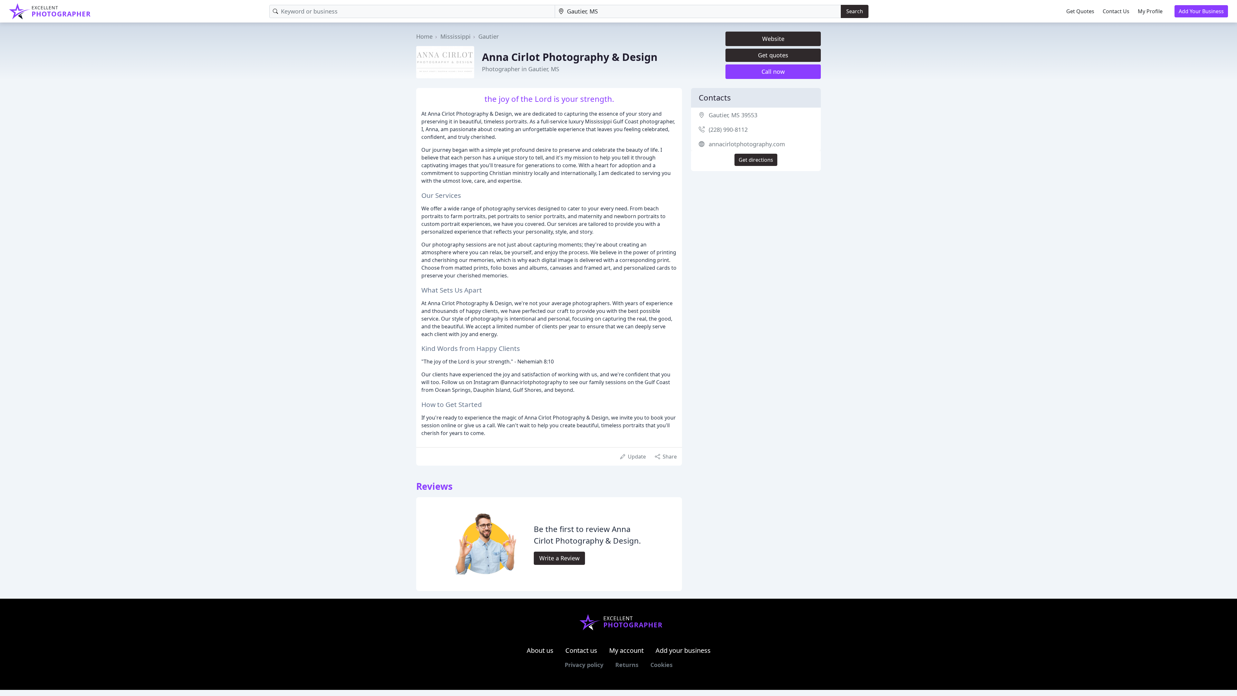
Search (854, 11)
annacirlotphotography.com (747, 144)
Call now (773, 71)
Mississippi (455, 36)
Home (424, 36)
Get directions (756, 159)
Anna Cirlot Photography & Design (569, 57)
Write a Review (559, 558)
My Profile (1150, 11)
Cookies (661, 665)
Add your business (683, 650)
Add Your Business (1201, 11)
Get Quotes (1080, 11)
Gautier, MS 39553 (733, 115)
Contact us (581, 650)
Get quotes (773, 55)
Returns (626, 665)
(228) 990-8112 (728, 129)
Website (773, 39)
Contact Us (1116, 11)
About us (540, 650)
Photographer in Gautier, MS (520, 69)
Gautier (488, 36)
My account (626, 650)
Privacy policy (584, 665)
